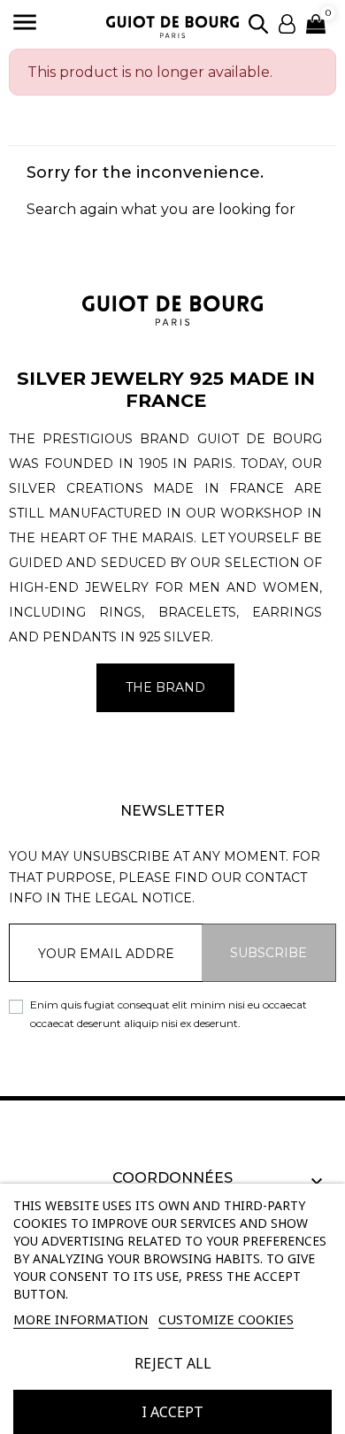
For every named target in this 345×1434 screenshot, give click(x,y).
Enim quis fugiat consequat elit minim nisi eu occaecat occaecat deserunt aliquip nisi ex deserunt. (168, 1013)
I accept (172, 1412)
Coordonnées (172, 1177)
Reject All (172, 1363)
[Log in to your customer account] (287, 22)
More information (81, 1319)
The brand (165, 687)
